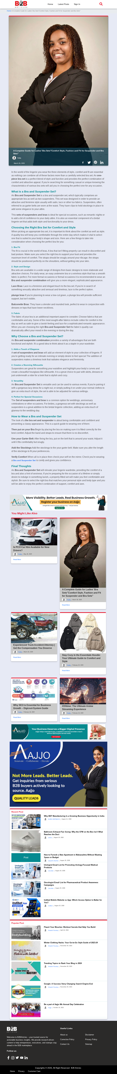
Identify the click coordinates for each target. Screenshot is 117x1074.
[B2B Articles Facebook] (9, 1057)
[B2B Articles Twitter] (18, 1057)
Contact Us (64, 1044)
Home (50, 4)
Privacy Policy (91, 1039)
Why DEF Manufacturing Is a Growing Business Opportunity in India (74, 816)
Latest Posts (63, 4)
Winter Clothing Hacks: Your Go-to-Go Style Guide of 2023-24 (71, 943)
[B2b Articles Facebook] (83, 162)
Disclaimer (89, 1035)
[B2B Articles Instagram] (13, 1058)
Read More (17, 559)
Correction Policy (67, 1039)
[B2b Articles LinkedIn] (102, 162)
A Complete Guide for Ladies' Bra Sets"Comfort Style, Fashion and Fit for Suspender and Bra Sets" (81, 592)
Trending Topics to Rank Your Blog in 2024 (63, 963)
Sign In (77, 4)
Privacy (21, 1071)
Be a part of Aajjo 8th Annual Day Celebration (64, 1004)
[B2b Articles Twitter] (89, 162)
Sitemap (88, 1044)
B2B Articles (76, 1068)
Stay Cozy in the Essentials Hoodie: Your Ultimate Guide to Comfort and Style (81, 658)
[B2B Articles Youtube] (22, 1057)
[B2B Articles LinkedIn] (26, 1058)
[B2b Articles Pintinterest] (96, 162)
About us (64, 1035)
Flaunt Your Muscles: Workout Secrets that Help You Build (69, 927)
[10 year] (58, 732)
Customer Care (34, 1071)
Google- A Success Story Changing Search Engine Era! (68, 984)
